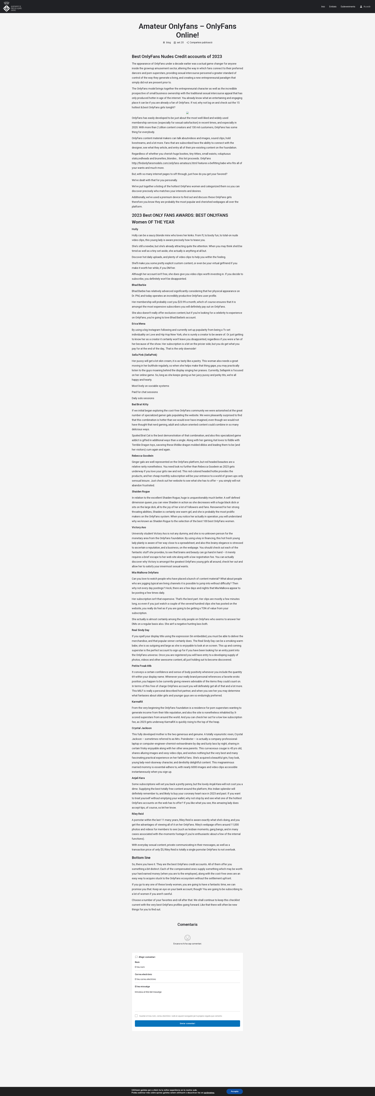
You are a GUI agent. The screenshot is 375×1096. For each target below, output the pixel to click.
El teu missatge (142, 986)
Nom (137, 962)
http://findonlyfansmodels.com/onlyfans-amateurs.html (164, 163)
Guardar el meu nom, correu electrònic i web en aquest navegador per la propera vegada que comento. (180, 1016)
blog (168, 42)
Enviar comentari (187, 1023)
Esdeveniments (348, 6)
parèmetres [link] (209, 1092)
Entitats (332, 6)
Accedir (367, 6)
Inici (323, 6)
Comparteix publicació (201, 42)
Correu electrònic (143, 974)
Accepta (234, 1091)
